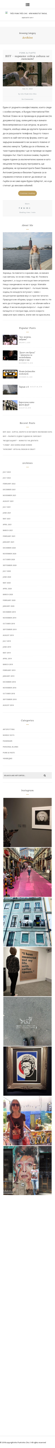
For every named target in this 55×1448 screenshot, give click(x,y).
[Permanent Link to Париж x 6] (10, 393)
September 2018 (9, 699)
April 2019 (7, 658)
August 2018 (8, 705)
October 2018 (9, 693)
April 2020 (7, 588)
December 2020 (9, 548)
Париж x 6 (24, 387)
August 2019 (8, 635)
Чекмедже (7, 758)
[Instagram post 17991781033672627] (27, 1120)
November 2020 (9, 554)
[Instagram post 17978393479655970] (27, 1319)
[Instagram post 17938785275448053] (27, 1170)
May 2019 (7, 653)
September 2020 (9, 565)
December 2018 (9, 682)
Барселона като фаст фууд (26, 403)
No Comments (27, 99)
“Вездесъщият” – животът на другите (20, 440)
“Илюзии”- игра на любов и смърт (19, 449)
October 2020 (9, 559)
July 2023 (7, 472)
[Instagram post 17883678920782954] (27, 872)
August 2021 (8, 501)
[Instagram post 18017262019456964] (27, 1220)
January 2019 (8, 676)
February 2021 (9, 536)
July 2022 (7, 478)
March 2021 (8, 530)
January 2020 (8, 606)
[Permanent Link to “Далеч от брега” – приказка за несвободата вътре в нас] (10, 359)
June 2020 (7, 577)
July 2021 (7, 507)
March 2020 (8, 594)
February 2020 (9, 600)
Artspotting (9, 729)
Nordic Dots (8, 735)
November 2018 (9, 688)
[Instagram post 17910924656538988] (27, 1270)
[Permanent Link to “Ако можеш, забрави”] (10, 344)
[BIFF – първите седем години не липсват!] (27, 75)
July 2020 (7, 571)
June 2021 (7, 513)
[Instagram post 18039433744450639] (27, 971)
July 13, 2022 (27, 89)
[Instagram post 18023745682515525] (27, 922)
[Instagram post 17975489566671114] (27, 1369)
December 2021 (9, 489)
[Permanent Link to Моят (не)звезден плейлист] (10, 378)
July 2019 (7, 641)
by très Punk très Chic (27, 94)
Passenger (7, 741)
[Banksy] (27, 1071)
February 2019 (9, 670)
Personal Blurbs (10, 747)
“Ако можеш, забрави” (25, 338)
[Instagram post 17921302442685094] (27, 822)
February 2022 (9, 484)
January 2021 (8, 542)
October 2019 (9, 623)
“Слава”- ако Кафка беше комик (17, 445)
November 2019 (9, 618)
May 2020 (7, 583)
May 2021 (7, 519)
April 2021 (7, 524)
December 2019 (9, 612)
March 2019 (8, 664)
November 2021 (9, 495)
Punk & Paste (27, 53)
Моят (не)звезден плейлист (27, 372)
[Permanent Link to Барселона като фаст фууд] (10, 409)
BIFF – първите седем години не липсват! (27, 57)
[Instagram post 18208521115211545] (27, 1021)
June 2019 (7, 647)
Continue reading (27, 193)
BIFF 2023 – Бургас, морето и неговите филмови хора (27, 432)
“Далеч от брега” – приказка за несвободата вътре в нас (27, 356)
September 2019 (9, 629)
